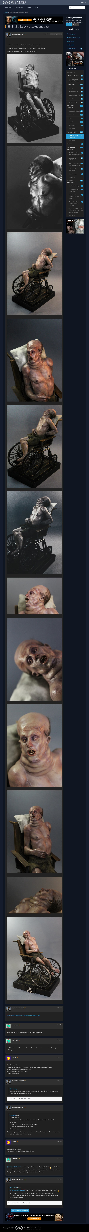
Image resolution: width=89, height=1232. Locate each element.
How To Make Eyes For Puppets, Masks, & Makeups (76, 203)
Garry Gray (15, 1025)
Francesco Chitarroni (18, 34)
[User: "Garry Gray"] (9, 1026)
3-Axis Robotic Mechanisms (76, 169)
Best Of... (36, 8)
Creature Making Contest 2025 (76, 136)
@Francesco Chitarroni (14, 1167)
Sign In (83, 2)
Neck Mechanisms (76, 174)
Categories (19, 8)
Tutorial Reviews (76, 91)
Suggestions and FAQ (76, 95)
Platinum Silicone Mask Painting (76, 190)
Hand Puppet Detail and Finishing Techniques (76, 153)
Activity (28, 8)
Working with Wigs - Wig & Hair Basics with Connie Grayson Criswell (76, 210)
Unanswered (75, 48)
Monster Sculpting (76, 186)
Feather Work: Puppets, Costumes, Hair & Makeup (76, 196)
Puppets (76, 122)
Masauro (14, 1057)
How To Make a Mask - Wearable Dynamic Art (76, 164)
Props (76, 118)
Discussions (9, 8)
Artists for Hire (76, 102)
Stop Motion (76, 125)
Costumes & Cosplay (76, 111)
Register (19, 1210)
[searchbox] (77, 7)
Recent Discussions (74, 37)
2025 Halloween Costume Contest (76, 80)
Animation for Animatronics (76, 159)
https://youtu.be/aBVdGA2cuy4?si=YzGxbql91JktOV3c (23, 1015)
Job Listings (76, 98)
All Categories (71, 72)
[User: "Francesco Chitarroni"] (9, 35)
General (76, 88)
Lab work (76, 114)
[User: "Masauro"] (9, 1058)
